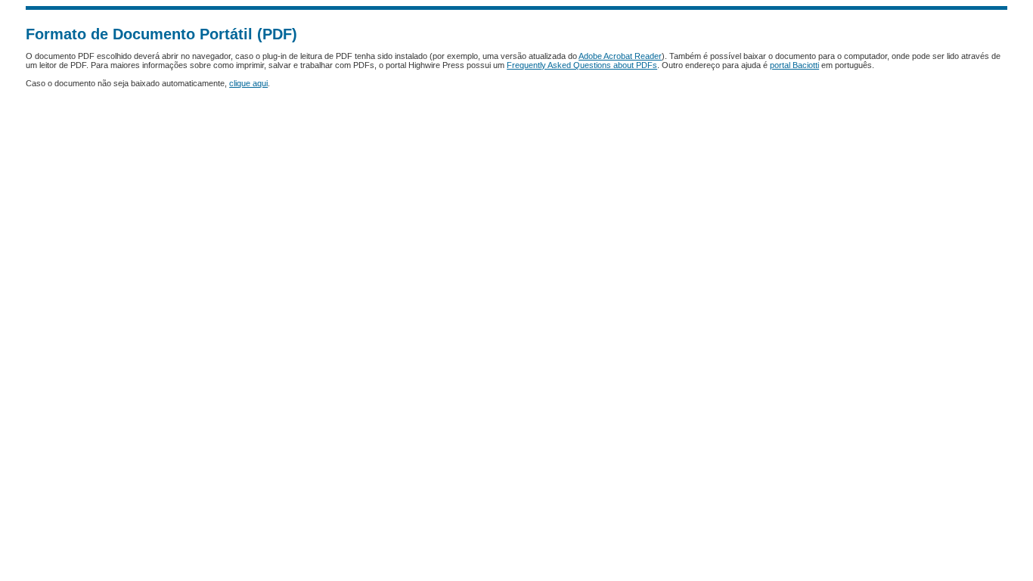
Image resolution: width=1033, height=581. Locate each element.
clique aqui (248, 83)
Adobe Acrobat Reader (620, 56)
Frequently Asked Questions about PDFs (582, 65)
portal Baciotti (794, 65)
